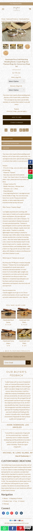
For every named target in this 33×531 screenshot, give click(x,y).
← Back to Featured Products (16, 351)
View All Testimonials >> (23, 456)
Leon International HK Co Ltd (19, 523)
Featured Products (12, 19)
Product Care (8, 501)
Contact (21, 501)
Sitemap (6, 504)
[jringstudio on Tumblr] (21, 514)
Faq (15, 501)
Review (6, 148)
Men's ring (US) (16, 77)
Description (8, 138)
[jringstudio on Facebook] (3, 514)
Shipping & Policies (11, 143)
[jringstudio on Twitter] (8, 514)
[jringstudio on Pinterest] (12, 514)
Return (6, 498)
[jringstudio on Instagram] (16, 515)
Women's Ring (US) (16, 86)
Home (3, 19)
